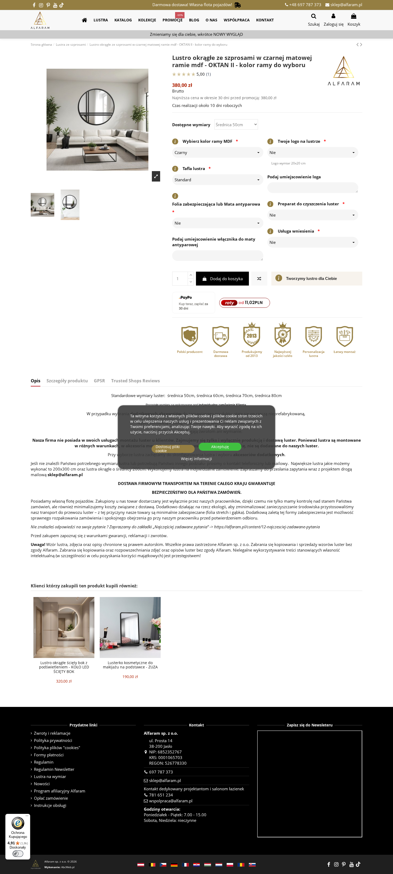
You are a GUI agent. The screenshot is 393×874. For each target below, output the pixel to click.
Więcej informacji (196, 459)
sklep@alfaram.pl (345, 4)
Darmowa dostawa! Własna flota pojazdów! (193, 4)
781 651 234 (161, 795)
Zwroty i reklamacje (52, 733)
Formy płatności (49, 754)
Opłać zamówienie (51, 798)
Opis (35, 381)
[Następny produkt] (361, 44)
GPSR (99, 381)
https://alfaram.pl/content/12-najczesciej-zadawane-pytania (267, 526)
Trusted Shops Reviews (135, 381)
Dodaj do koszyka (226, 278)
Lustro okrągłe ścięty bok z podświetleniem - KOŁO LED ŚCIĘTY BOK (64, 667)
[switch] (18, 853)
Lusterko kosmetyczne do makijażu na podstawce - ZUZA (130, 665)
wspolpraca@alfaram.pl (170, 800)
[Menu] (27, 817)
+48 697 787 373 (304, 4)
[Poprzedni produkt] (358, 44)
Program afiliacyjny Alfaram (59, 791)
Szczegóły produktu (67, 381)
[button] (100, 20)
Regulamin (43, 762)
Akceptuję (220, 446)
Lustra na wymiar (50, 776)
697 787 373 (161, 772)
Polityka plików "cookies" (57, 747)
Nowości (42, 783)
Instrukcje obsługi (50, 805)
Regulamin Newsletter (54, 769)
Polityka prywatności (53, 740)
